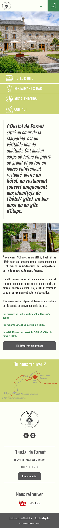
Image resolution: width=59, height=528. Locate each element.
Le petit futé (35, 503)
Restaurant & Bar (28, 88)
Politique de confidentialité (20, 518)
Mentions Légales (42, 518)
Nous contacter (29, 476)
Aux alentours (25, 98)
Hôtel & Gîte (23, 78)
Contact (20, 109)
